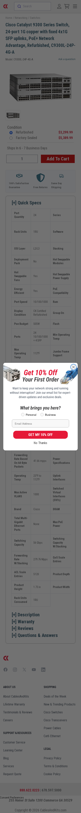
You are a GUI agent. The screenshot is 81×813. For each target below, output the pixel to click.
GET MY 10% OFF (40, 435)
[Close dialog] (73, 367)
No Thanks (40, 443)
